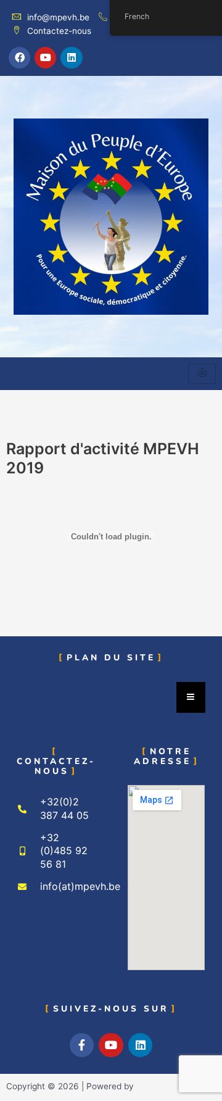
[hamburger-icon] (202, 374)
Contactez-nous (59, 31)
